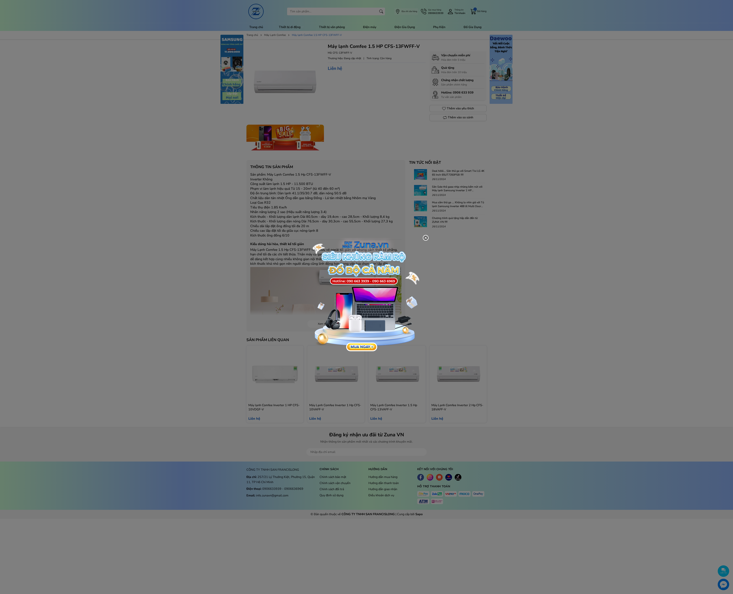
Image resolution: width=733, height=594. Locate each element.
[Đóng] (426, 238)
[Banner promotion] (364, 295)
